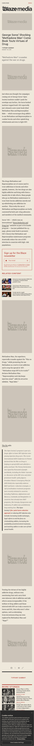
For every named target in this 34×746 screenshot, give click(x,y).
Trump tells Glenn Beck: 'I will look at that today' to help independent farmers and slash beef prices (23, 706)
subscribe (5, 3)
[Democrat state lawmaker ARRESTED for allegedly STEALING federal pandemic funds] (6, 281)
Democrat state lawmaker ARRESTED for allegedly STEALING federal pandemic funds (22, 281)
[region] (17, 728)
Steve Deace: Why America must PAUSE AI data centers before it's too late (22, 287)
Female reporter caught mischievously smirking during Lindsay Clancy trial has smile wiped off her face (22, 294)
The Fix (5, 446)
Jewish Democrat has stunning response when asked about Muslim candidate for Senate (24, 698)
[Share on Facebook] (11, 668)
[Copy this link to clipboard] (23, 668)
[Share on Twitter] (15, 668)
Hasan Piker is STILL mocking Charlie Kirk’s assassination (23, 691)
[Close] (32, 713)
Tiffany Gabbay (8, 48)
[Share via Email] (19, 668)
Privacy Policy (21, 264)
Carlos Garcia (20, 702)
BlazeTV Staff (20, 694)
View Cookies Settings (17, 742)
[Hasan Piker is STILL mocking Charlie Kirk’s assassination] (8, 692)
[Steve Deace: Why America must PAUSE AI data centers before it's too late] (6, 287)
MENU (30, 3)
